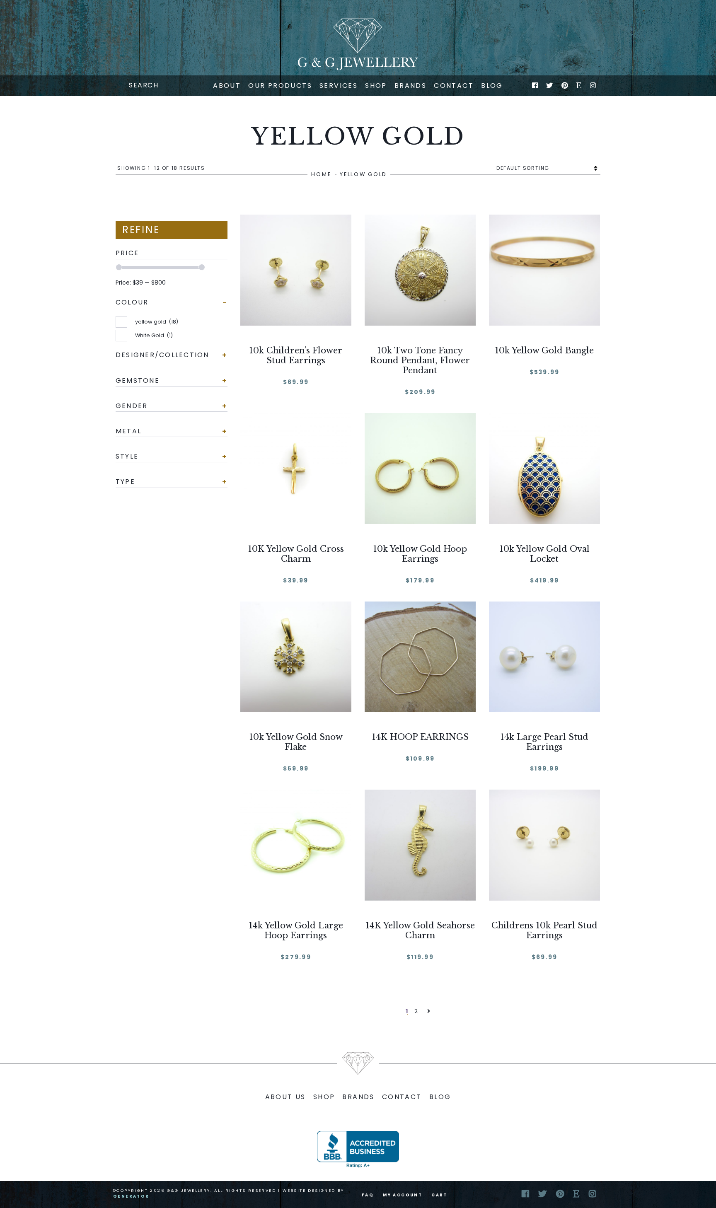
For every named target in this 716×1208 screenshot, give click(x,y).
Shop (376, 85)
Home (321, 174)
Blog (492, 85)
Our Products (280, 85)
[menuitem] (226, 85)
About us (285, 1097)
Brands (410, 85)
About (227, 85)
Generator (131, 1196)
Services (338, 85)
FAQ (368, 1195)
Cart (439, 1195)
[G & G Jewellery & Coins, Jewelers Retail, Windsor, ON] (358, 1149)
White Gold (154, 335)
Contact (454, 85)
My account (402, 1195)
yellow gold (156, 321)
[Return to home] (358, 44)
